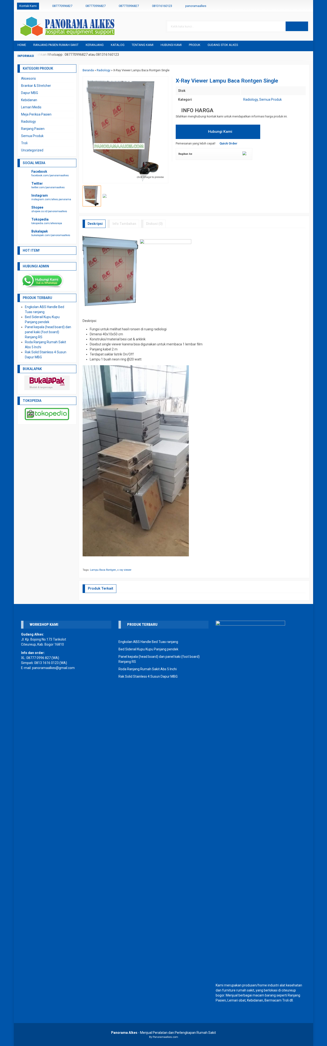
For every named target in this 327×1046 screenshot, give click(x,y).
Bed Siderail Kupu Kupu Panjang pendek (148, 649)
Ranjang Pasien (33, 129)
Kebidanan (29, 100)
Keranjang (95, 45)
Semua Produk (270, 99)
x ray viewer (124, 569)
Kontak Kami (28, 6)
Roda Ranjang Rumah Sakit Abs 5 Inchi (147, 669)
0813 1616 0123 (46, 663)
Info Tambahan (124, 224)
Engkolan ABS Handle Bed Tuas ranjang (148, 642)
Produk (194, 45)
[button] (297, 26)
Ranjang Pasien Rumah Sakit (56, 45)
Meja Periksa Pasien (36, 114)
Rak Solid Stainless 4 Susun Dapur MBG (148, 676)
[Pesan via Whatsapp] (292, 6)
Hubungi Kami (171, 45)
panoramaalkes (195, 6)
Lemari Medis (31, 107)
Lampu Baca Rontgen (103, 569)
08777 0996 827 (38, 658)
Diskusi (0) (154, 224)
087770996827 (62, 6)
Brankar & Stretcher (36, 86)
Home (21, 45)
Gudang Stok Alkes (223, 45)
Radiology (250, 99)
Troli (24, 143)
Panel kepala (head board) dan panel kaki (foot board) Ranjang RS (48, 332)
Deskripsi (95, 224)
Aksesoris (28, 78)
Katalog (117, 45)
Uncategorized (32, 150)
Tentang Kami (142, 45)
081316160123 (162, 6)
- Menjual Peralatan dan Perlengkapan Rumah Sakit (163, 1033)
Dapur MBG (29, 93)
